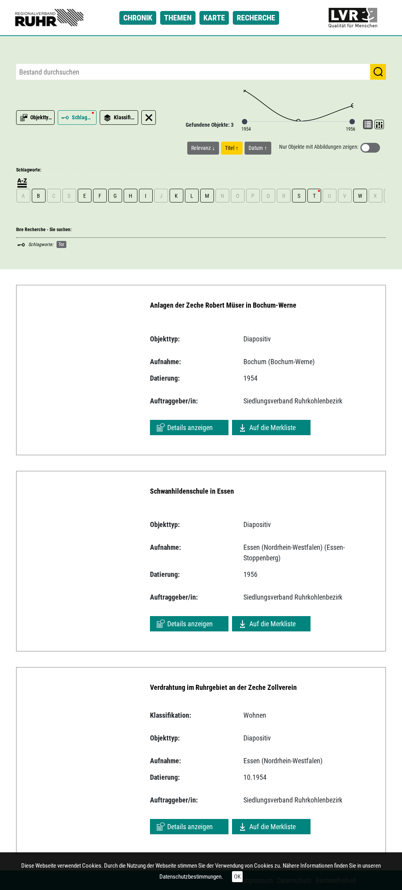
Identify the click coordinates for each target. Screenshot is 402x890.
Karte (214, 17)
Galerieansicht (379, 124)
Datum (256, 148)
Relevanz (201, 148)
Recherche (256, 17)
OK (237, 876)
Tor (61, 244)
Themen (178, 17)
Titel (230, 148)
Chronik (137, 17)
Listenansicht (368, 124)
